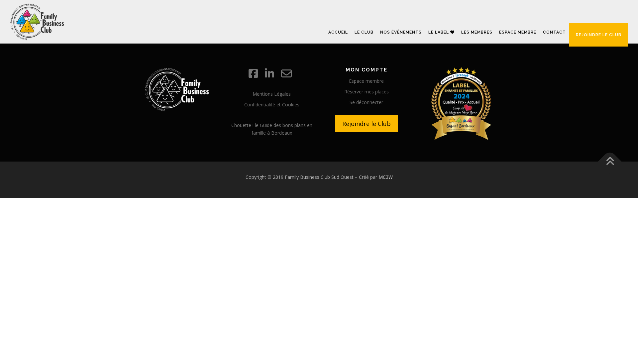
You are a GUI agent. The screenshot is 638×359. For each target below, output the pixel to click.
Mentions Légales (272, 94)
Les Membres (476, 32)
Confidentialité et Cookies (271, 104)
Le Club (364, 32)
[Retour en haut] (610, 162)
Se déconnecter (366, 102)
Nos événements (401, 32)
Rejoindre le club (598, 35)
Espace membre (517, 32)
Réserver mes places (366, 91)
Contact (554, 32)
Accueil (338, 32)
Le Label (439, 32)
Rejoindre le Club (366, 124)
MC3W (385, 177)
